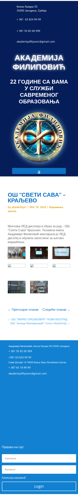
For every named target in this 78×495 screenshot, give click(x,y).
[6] (61, 253)
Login (39, 486)
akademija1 (19, 207)
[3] (61, 270)
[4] (39, 270)
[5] (16, 270)
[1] (39, 287)
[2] (16, 287)
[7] (39, 253)
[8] (16, 253)
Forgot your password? (14, 477)
